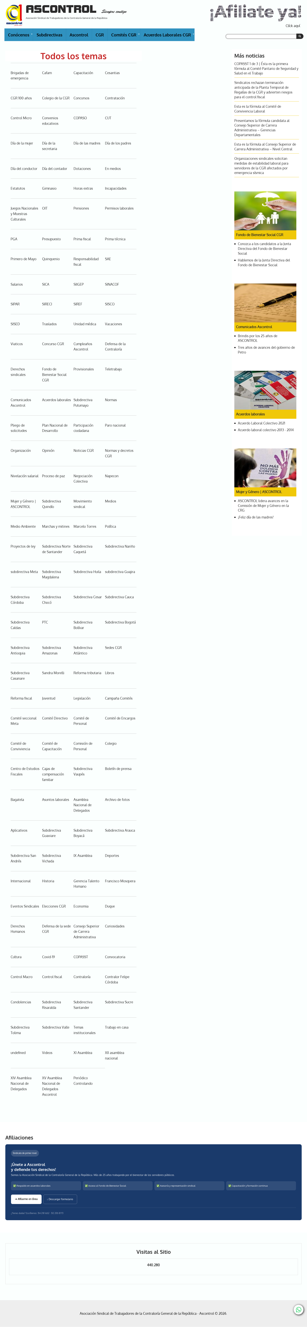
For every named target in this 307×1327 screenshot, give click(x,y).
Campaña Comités (119, 698)
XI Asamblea (83, 1052)
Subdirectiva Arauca (120, 830)
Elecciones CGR (54, 906)
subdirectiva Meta (24, 571)
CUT (108, 118)
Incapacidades (115, 188)
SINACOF (112, 284)
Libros (109, 673)
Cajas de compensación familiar (53, 774)
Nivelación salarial (24, 476)
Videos (47, 1052)
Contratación (115, 98)
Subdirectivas (49, 34)
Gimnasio (49, 188)
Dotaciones (82, 168)
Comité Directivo (55, 718)
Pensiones (81, 208)
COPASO (80, 118)
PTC (45, 622)
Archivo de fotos (117, 799)
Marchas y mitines (55, 526)
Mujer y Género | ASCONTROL (259, 491)
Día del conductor (24, 168)
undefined (18, 1052)
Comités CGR (125, 36)
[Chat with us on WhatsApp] (298, 1310)
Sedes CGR (113, 647)
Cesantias (112, 73)
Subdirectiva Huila (87, 571)
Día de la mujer (22, 143)
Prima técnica (115, 239)
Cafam (47, 73)
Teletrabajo (113, 369)
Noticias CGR (84, 450)
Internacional (21, 881)
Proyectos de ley (23, 546)
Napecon (112, 476)
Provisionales (84, 369)
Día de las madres (87, 143)
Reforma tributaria (87, 673)
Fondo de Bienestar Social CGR (54, 374)
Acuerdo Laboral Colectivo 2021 (261, 423)
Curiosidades (115, 926)
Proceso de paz (53, 476)
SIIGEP (79, 284)
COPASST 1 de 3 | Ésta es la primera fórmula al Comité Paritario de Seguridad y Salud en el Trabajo (266, 68)
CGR (100, 34)
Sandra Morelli (53, 673)
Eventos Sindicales (25, 906)
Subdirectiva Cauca (119, 597)
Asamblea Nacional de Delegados (82, 805)
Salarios (17, 284)
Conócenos (20, 36)
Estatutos (18, 188)
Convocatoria (115, 957)
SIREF (78, 304)
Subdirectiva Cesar (88, 597)
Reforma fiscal (21, 698)
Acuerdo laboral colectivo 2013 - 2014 (266, 430)
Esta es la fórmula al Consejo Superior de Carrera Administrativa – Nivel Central (265, 146)
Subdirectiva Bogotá (120, 622)
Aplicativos (19, 830)
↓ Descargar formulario (60, 1199)
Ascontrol (79, 34)
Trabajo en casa (116, 1027)
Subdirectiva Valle (55, 1027)
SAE (108, 259)
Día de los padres (118, 143)
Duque (110, 906)
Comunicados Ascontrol (254, 327)
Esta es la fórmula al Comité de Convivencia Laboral (257, 108)
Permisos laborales (119, 208)
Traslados (49, 324)
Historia (48, 881)
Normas (111, 400)
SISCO (110, 304)
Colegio (111, 743)
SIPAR (15, 304)
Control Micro (21, 118)
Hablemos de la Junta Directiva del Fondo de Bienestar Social (264, 262)
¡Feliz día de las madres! (256, 517)
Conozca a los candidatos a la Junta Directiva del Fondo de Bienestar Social (264, 249)
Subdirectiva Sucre (119, 1002)
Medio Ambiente (23, 526)
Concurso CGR (53, 344)
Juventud (48, 698)
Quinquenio (51, 259)
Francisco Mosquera (120, 881)
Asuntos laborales (55, 799)
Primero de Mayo (23, 259)
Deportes (112, 855)
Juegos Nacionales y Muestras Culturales (24, 213)
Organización (21, 450)
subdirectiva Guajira (120, 571)
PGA (14, 239)
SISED (15, 324)
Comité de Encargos (120, 718)
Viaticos (17, 344)
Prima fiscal (82, 239)
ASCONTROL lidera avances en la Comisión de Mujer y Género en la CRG (263, 506)
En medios (113, 168)
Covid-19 (48, 957)
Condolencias (21, 1002)
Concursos (81, 98)
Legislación (82, 698)
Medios (110, 501)
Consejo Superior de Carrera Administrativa (86, 931)
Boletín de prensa (118, 768)
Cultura (16, 957)
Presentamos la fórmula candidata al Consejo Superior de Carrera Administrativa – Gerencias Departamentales (261, 127)
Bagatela (17, 799)
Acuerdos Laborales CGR (169, 36)
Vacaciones (113, 324)
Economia (81, 906)
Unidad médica (85, 324)
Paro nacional (115, 425)
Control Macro (22, 977)
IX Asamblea (83, 855)
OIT (44, 208)
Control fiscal (52, 977)
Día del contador (54, 168)
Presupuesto (51, 239)
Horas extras (83, 188)
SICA (45, 284)
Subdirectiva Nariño (120, 546)
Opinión (48, 450)
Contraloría (82, 977)
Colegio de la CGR (55, 98)
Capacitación (83, 73)
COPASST (81, 957)
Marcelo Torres (85, 526)
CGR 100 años (21, 98)
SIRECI (47, 304)
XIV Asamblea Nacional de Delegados (21, 1083)
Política (110, 526)
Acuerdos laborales (56, 400)
